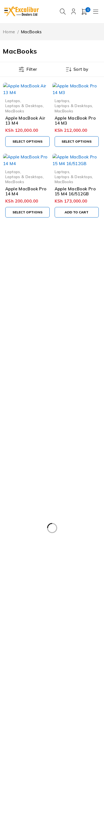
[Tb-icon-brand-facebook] (6, 320)
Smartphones (58, 727)
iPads (13, 625)
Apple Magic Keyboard (72, 591)
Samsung (51, 659)
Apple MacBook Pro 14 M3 (75, 120)
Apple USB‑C (57, 602)
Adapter (16, 534)
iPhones (65, 625)
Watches (68, 738)
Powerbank (18, 659)
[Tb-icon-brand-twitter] (18, 320)
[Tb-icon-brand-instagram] (31, 320)
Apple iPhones (60, 579)
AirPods (44, 534)
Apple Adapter (47, 545)
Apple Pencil (20, 602)
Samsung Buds (70, 670)
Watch (40, 738)
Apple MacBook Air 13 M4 (25, 120)
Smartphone (20, 727)
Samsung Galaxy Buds (74, 682)
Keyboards (49, 636)
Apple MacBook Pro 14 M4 (25, 191)
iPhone (38, 625)
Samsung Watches (71, 716)
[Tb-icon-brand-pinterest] (43, 320)
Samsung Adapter (25, 670)
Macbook (80, 636)
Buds (88, 602)
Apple (13, 545)
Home (9, 31)
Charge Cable (21, 613)
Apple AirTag (61, 556)
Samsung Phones (78, 693)
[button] (77, 212)
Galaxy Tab (57, 613)
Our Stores (79, 290)
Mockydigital (42, 785)
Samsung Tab (21, 704)
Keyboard (17, 636)
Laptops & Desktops (24, 105)
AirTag (71, 534)
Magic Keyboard (55, 647)
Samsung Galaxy (24, 682)
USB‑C (14, 738)
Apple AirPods (21, 556)
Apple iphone (21, 579)
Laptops (12, 100)
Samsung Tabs (62, 704)
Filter (31, 69)
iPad (85, 613)
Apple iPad (18, 568)
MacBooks (14, 110)
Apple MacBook (22, 591)
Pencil (89, 647)
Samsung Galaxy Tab (28, 693)
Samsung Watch (24, 716)
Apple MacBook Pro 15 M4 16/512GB (75, 191)
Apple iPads (53, 568)
